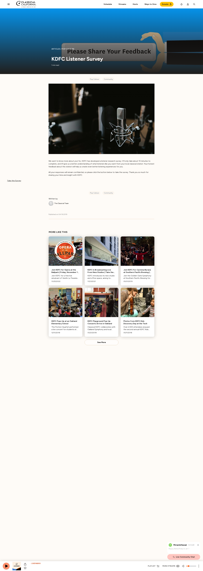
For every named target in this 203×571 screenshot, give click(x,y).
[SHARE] (25, 564)
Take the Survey (14, 181)
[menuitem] (122, 4)
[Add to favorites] (25, 568)
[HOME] (26, 4)
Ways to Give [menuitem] (150, 4)
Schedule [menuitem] (108, 4)
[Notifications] (181, 4)
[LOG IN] (188, 4)
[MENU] (8, 4)
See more (101, 342)
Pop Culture (94, 79)
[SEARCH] (194, 4)
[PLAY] (6, 566)
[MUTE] (183, 566)
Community (108, 79)
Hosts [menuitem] (135, 4)
